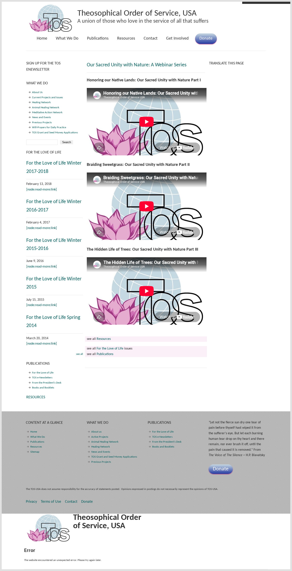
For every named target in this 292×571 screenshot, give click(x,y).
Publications (96, 40)
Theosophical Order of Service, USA (137, 13)
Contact (151, 38)
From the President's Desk (46, 382)
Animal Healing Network (45, 107)
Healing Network (41, 102)
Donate (205, 38)
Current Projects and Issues (47, 97)
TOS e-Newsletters (42, 377)
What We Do (65, 40)
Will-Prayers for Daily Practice (49, 127)
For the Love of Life (110, 348)
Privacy (31, 502)
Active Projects (99, 437)
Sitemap (34, 452)
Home (42, 38)
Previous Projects (42, 122)
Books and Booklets (43, 387)
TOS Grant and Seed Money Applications (55, 132)
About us (96, 431)
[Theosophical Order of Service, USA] (50, 31)
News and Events (41, 117)
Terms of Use (51, 502)
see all (79, 354)
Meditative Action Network (47, 112)
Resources (126, 38)
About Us (37, 92)
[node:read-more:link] (41, 189)
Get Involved (177, 38)
